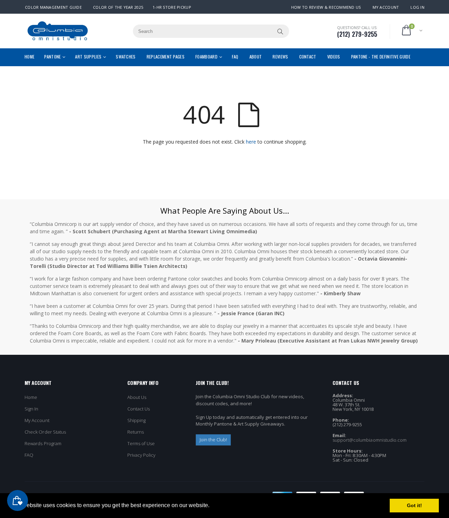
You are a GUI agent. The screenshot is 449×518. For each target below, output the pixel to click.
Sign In (31, 409)
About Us (137, 397)
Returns (135, 432)
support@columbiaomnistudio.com (370, 440)
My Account (386, 7)
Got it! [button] (414, 505)
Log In (417, 7)
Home (31, 397)
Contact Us (138, 409)
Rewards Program (43, 443)
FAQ (29, 455)
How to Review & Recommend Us (326, 7)
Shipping (136, 420)
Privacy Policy (141, 455)
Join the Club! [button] (213, 439)
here (251, 141)
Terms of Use (141, 443)
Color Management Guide (53, 7)
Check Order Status (45, 432)
